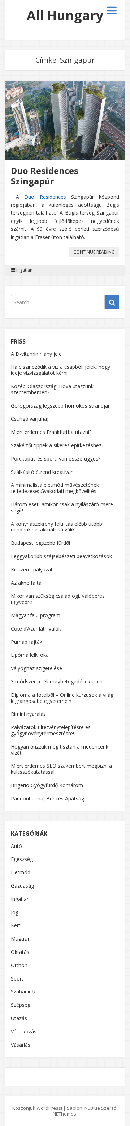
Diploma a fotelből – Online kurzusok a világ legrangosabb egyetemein (62, 697)
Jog (14, 912)
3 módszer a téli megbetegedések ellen (57, 681)
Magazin (21, 938)
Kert (16, 925)
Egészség (22, 859)
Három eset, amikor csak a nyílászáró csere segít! (62, 507)
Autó (16, 846)
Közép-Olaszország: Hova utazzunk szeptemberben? (52, 389)
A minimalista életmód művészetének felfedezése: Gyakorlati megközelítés (55, 487)
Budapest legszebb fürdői (40, 542)
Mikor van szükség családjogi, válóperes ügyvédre (58, 598)
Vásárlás (20, 1044)
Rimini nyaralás (28, 713)
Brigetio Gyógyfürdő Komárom (47, 785)
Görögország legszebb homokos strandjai (60, 405)
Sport (17, 978)
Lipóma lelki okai (30, 654)
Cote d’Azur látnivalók (36, 628)
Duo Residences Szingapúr (44, 176)
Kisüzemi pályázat (32, 569)
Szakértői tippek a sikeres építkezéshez (56, 445)
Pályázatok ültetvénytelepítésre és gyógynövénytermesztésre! (51, 730)
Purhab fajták (26, 641)
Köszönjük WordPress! (37, 1108)
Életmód (20, 872)
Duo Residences (45, 196)
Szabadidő (23, 991)
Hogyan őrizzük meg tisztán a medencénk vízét (59, 749)
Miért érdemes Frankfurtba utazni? (51, 432)
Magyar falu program (35, 615)
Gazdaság (22, 885)
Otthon (19, 965)
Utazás (19, 1018)
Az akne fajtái (27, 582)
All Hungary (65, 15)
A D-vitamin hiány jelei (37, 353)
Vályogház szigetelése (36, 668)
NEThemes (64, 1114)
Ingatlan (24, 270)
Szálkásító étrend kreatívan (42, 471)
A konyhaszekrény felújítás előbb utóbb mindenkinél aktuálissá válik (56, 526)
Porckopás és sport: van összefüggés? (55, 458)
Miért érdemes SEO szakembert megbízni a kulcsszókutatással (61, 768)
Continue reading (96, 252)
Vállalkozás (23, 1031)
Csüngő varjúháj (29, 418)
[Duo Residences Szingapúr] (65, 120)
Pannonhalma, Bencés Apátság (47, 798)
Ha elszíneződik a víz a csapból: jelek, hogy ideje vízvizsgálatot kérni (60, 369)
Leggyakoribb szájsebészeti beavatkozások (61, 556)
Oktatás (20, 951)
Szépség (20, 1004)
